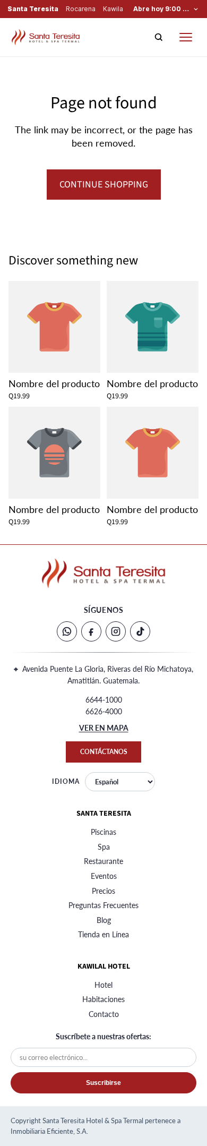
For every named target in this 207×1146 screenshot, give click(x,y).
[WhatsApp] (67, 631)
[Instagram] (116, 631)
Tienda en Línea (103, 934)
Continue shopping (103, 184)
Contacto (104, 1014)
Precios (103, 890)
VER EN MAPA (103, 727)
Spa (104, 846)
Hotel (103, 984)
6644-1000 (103, 699)
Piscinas (103, 831)
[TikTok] (140, 631)
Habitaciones (103, 999)
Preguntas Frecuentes (103, 905)
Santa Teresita (32, 9)
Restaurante (103, 861)
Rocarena (81, 9)
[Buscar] (159, 37)
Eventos (104, 875)
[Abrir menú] (185, 37)
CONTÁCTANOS (103, 752)
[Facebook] (91, 631)
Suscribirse (103, 1083)
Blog (104, 920)
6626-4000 (103, 711)
